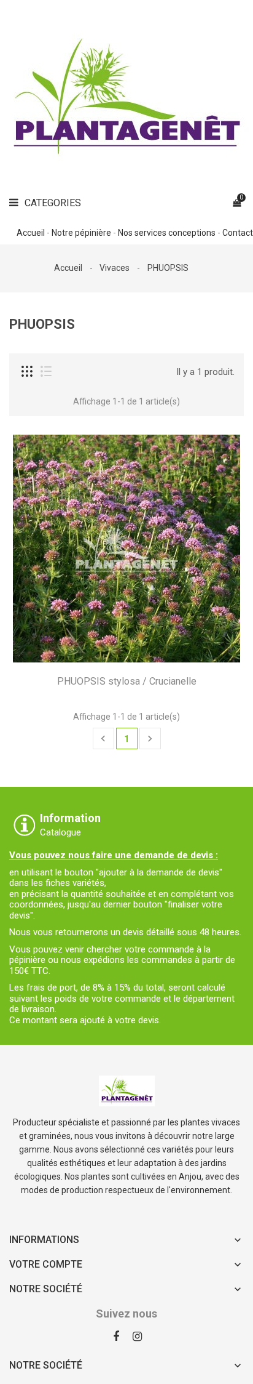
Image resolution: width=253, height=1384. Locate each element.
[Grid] (27, 371)
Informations (44, 1239)
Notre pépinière (81, 233)
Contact (237, 233)
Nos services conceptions (167, 233)
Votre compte (45, 1264)
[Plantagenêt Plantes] (127, 1090)
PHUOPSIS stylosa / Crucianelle (127, 681)
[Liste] (46, 371)
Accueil (31, 233)
